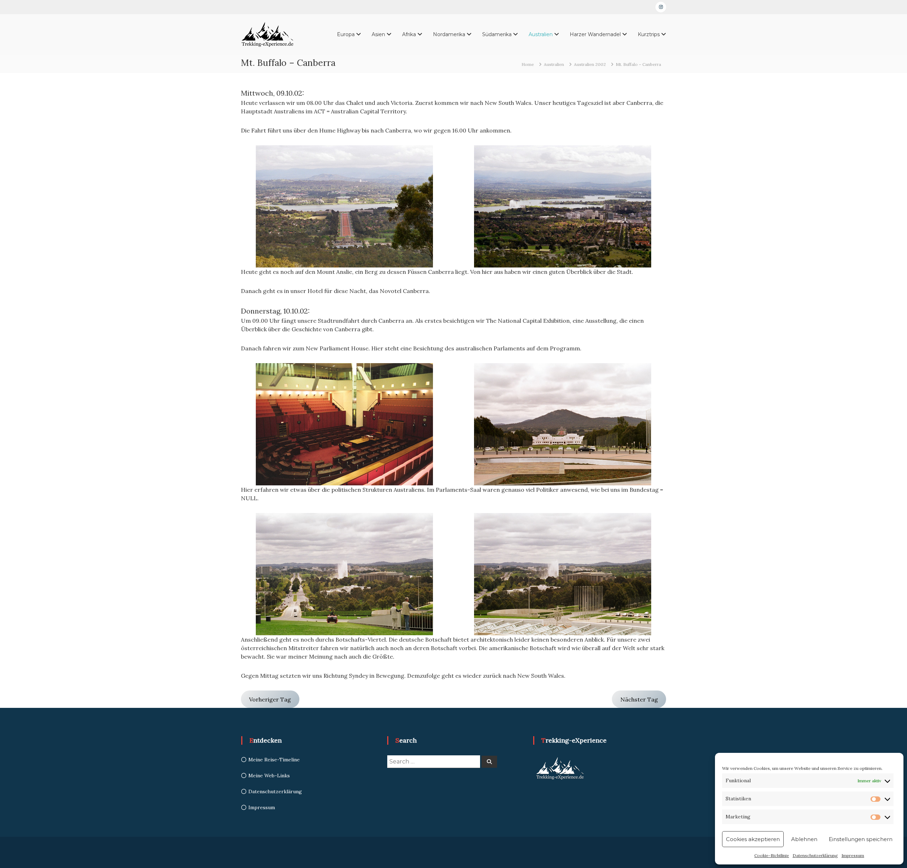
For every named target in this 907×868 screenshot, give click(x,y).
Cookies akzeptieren (753, 839)
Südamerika (497, 34)
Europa (346, 34)
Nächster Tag (639, 699)
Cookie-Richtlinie (771, 855)
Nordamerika (449, 34)
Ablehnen (804, 839)
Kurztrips (649, 34)
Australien (541, 34)
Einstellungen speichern (860, 839)
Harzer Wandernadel (595, 34)
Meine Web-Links (269, 775)
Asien (378, 34)
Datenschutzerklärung (815, 855)
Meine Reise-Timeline (274, 759)
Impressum (852, 855)
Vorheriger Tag (270, 699)
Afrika (409, 34)
